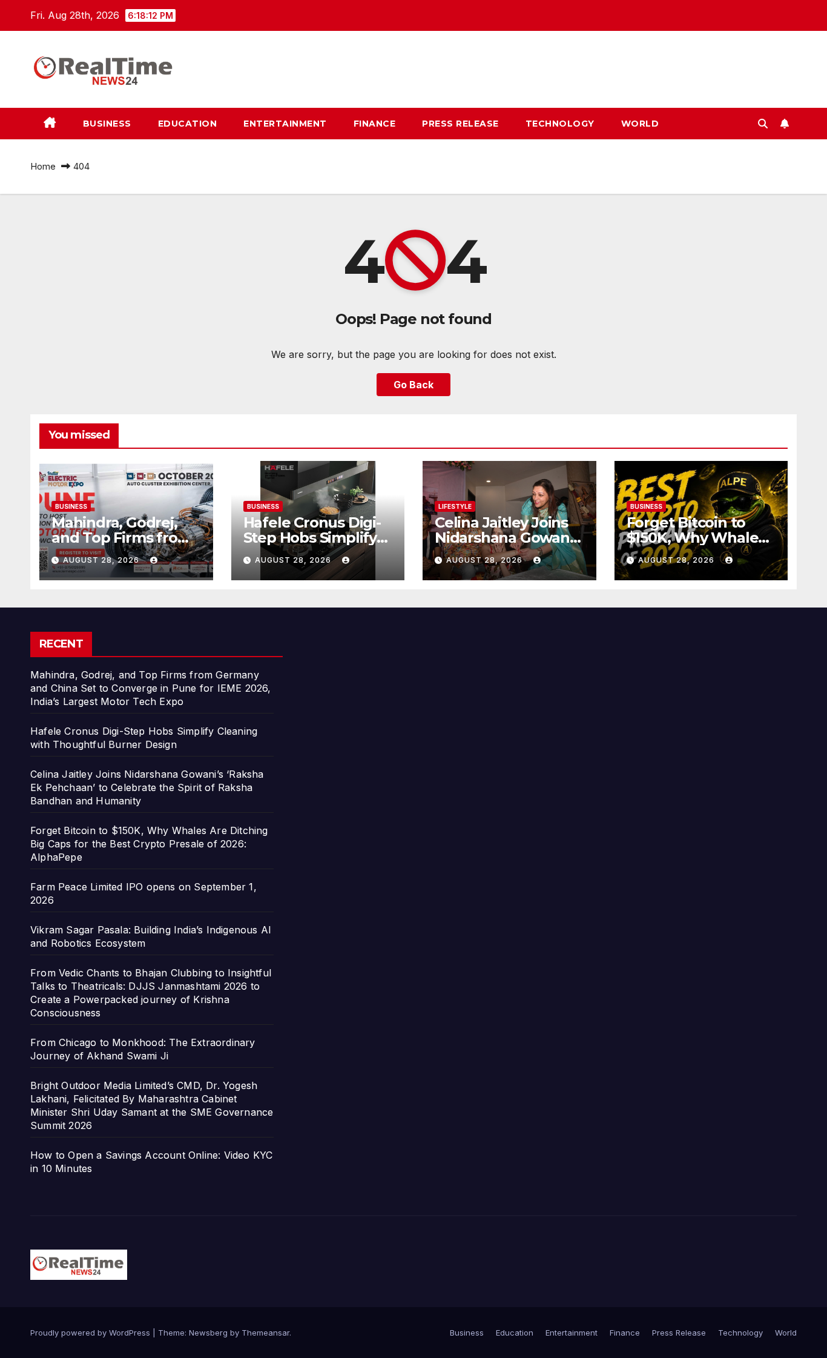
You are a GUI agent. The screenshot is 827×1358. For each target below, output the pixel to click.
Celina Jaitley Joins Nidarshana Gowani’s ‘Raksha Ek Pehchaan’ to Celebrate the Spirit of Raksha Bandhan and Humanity (147, 787)
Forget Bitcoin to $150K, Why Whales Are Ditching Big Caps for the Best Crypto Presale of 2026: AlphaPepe (149, 843)
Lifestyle (455, 506)
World (640, 123)
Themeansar (265, 1332)
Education (187, 123)
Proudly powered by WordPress (91, 1332)
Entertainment (285, 123)
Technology (560, 123)
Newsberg (208, 1332)
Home (43, 166)
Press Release (460, 123)
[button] (763, 124)
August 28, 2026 (102, 560)
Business (107, 123)
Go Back (413, 385)
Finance (375, 123)
